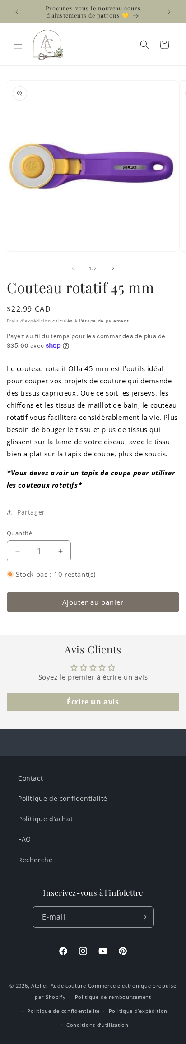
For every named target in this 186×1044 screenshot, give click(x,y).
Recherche (35, 859)
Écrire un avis (93, 702)
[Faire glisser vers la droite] (113, 268)
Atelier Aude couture (58, 985)
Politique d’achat (45, 818)
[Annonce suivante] (169, 12)
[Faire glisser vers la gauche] (73, 268)
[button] (18, 45)
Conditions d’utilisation (97, 1024)
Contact (30, 778)
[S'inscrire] (143, 917)
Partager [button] (31, 512)
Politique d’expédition (138, 1010)
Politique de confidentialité (62, 798)
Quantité (19, 533)
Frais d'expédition (29, 320)
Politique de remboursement (113, 996)
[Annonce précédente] (17, 12)
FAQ (24, 839)
